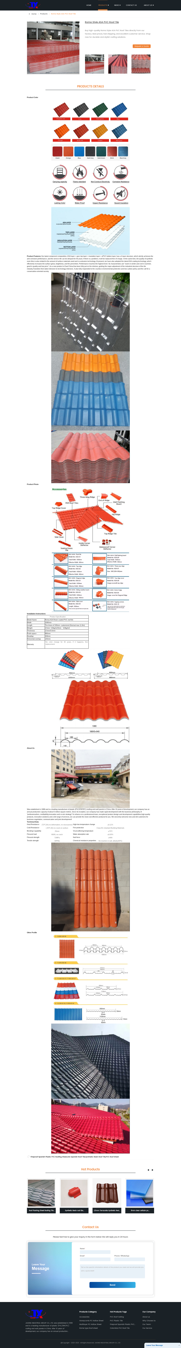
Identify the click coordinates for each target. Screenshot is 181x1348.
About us (148, 5)
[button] (148, 1170)
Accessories (84, 1317)
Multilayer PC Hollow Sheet (90, 1324)
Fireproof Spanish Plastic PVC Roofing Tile (122, 1324)
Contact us (131, 5)
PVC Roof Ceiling (117, 1317)
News (116, 5)
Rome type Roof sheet (88, 1328)
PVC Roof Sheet (112, 1156)
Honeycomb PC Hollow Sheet (91, 1320)
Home (88, 5)
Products (102, 5)
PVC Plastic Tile (116, 1320)
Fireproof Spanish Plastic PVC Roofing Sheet (49, 1156)
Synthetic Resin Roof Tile (95, 1156)
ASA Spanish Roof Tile (76, 1156)
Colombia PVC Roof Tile (120, 1328)
